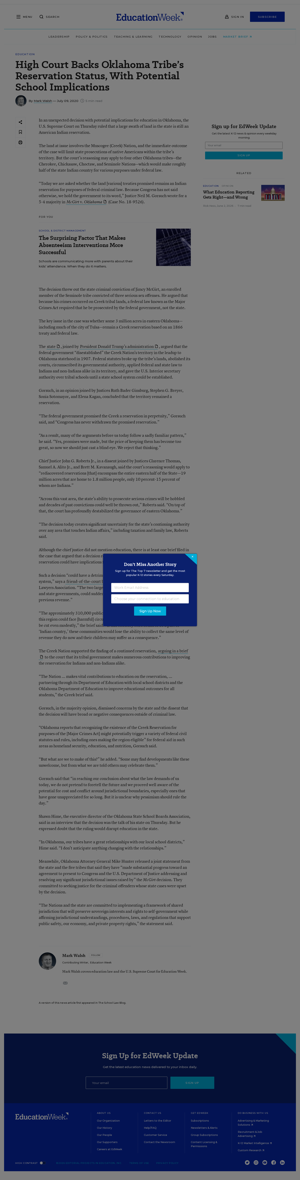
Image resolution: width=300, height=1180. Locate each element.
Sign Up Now (150, 611)
